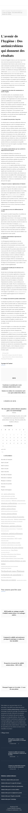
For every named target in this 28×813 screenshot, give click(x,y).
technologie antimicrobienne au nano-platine (11, 544)
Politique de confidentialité (12, 810)
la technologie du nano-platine (12, 547)
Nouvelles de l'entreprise (7, 355)
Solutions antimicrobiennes (15, 332)
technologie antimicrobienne (7, 538)
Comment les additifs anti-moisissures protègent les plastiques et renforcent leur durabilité (14, 639)
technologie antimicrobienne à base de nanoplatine (9, 566)
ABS (2, 494)
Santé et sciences (5, 465)
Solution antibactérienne (22, 503)
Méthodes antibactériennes (18, 500)
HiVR (14, 378)
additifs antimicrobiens (8, 509)
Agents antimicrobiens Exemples (12, 517)
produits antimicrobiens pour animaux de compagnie (11, 521)
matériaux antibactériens (6, 500)
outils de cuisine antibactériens (9, 498)
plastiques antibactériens (9, 503)
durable (20, 538)
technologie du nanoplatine (6, 358)
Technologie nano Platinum (12, 571)
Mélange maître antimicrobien (7, 519)
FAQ (21, 810)
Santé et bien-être (5, 471)
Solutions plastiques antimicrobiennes (8, 528)
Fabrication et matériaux (6, 477)
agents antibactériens (9, 494)
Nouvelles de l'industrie (17, 355)
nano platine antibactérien (5, 552)
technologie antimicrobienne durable (10, 542)
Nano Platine (14, 550)
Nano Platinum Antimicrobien (8, 556)
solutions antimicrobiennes (14, 71)
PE (22, 575)
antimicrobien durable (4, 540)
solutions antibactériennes (8, 506)
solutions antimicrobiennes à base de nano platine (12, 558)
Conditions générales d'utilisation (14, 808)
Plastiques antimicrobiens (11, 526)
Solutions (3, 486)
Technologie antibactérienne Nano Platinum (11, 554)
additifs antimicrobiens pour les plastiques (9, 511)
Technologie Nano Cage (5, 550)
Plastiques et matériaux (6, 480)
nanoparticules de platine (21, 580)
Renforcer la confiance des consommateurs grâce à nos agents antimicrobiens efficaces (13, 391)
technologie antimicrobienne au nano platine (13, 562)
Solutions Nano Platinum (6, 568)
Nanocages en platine (8, 580)
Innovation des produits (6, 483)
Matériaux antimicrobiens (19, 519)
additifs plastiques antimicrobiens (8, 523)
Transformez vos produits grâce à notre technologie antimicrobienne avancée (12, 385)
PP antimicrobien (19, 528)
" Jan (2, 452)
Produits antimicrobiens (5, 530)
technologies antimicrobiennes (8, 536)
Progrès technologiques (6, 489)
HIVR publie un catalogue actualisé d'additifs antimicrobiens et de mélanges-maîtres (14, 613)
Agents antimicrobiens (6, 356)
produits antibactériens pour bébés (8, 496)
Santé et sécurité (4, 462)
